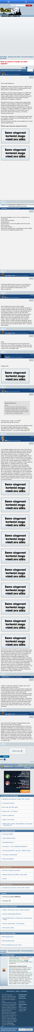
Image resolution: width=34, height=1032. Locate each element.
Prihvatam (22, 1029)
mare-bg (3, 208)
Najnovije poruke (10, 991)
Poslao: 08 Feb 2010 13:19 (22, 714)
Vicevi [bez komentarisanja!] (10, 854)
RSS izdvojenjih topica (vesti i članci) (12, 945)
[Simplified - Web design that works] (24, 1010)
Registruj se (4, 204)
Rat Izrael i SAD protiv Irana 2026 (11, 870)
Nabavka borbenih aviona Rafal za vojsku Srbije (15, 874)
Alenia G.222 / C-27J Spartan (10, 811)
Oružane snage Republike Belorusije (12, 914)
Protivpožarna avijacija (8, 803)
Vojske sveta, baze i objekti (14, 56)
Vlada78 (7, 357)
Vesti (20, 996)
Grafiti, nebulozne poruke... (9, 838)
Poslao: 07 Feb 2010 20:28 (22, 275)
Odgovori (5, 756)
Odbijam (29, 1029)
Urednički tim (24, 991)
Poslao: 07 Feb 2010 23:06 (14, 440)
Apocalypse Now (10, 275)
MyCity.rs (23, 996)
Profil (4, 201)
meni (8, 2)
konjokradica (5, 677)
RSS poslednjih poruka (8, 940)
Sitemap (18, 991)
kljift (6, 440)
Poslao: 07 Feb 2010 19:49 (13, 208)
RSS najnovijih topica (8, 936)
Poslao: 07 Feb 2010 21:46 (17, 357)
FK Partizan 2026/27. (8, 834)
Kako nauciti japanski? (8, 858)
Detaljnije (26, 960)
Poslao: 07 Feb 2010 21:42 (22, 333)
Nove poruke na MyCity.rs (8, 830)
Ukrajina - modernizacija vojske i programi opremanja (16, 910)
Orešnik (5, 878)
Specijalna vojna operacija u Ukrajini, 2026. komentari (16, 799)
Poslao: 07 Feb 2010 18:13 (13, 74)
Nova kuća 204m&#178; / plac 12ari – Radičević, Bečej (17, 850)
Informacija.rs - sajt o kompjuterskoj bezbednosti (15, 846)
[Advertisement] (17, 37)
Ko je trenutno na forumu (8, 954)
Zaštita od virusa (22, 998)
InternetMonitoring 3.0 (8, 842)
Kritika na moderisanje (8, 815)
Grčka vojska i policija (8, 927)
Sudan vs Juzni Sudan (8, 819)
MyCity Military (3, 56)
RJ (5, 74)
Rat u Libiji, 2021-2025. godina (10, 807)
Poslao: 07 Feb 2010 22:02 (13, 391)
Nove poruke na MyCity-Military (9, 795)
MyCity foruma (10, 1023)
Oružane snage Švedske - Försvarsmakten (13, 923)
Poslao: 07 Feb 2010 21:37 (13, 297)
